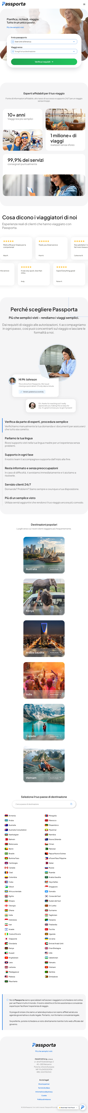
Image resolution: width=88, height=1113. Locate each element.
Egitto (11, 896)
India (11, 915)
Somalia (52, 891)
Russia (51, 868)
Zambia (52, 972)
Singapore (53, 887)
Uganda (52, 934)
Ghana (11, 910)
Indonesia (13, 920)
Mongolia (53, 815)
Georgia (12, 905)
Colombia (13, 877)
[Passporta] (13, 4)
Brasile (11, 853)
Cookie (44, 1095)
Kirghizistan (13, 958)
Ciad (11, 872)
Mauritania (13, 981)
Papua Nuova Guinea (57, 853)
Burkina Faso (14, 858)
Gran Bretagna (55, 948)
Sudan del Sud (55, 901)
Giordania (13, 943)
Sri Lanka (52, 905)
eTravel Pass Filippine (57, 858)
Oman (51, 844)
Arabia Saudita (55, 877)
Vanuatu (52, 962)
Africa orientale (15, 891)
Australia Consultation (18, 830)
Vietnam (52, 967)
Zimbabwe (53, 976)
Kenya (11, 948)
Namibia (52, 834)
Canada (12, 868)
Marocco (52, 820)
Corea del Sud (55, 896)
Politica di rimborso (44, 1099)
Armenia (12, 815)
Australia (12, 825)
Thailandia (53, 924)
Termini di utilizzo (44, 1088)
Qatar (51, 863)
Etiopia (12, 901)
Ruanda (52, 872)
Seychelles (53, 882)
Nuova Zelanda (55, 839)
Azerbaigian (14, 834)
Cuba (11, 882)
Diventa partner (44, 1084)
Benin (11, 849)
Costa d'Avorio (15, 934)
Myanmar (53, 830)
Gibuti (11, 887)
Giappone (13, 939)
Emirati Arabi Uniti (56, 943)
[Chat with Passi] (83, 1107)
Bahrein (12, 839)
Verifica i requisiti (42, 61)
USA (50, 953)
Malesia (12, 976)
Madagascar (14, 972)
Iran (10, 924)
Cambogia (13, 863)
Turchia (52, 929)
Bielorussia (13, 844)
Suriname (53, 910)
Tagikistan (53, 915)
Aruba (11, 820)
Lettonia (12, 967)
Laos (11, 962)
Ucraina (52, 939)
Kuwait (11, 953)
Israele (11, 929)
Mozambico (54, 825)
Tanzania (52, 920)
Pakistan (52, 849)
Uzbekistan (53, 958)
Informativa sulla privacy (44, 1092)
